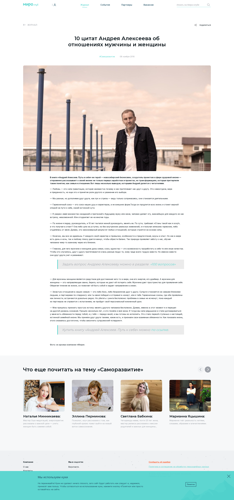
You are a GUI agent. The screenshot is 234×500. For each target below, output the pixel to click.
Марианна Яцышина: (187, 416)
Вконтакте (73, 467)
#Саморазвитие (107, 56)
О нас (26, 467)
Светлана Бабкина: (137, 416)
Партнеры (126, 5)
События (105, 5)
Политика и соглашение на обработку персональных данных (179, 466)
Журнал (84, 5)
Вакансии (149, 5)
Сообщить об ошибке (159, 462)
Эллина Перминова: (89, 416)
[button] (208, 369)
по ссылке (159, 330)
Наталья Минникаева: (41, 416)
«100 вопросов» (162, 264)
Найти (208, 5)
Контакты (28, 470)
